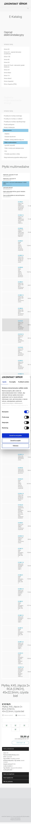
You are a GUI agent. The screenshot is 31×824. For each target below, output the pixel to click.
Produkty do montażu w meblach (13, 119)
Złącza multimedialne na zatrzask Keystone (14, 196)
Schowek (22, 9)
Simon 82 (6, 59)
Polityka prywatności (15, 819)
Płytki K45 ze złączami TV (9, 179)
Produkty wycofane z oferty (12, 154)
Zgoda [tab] (4, 382)
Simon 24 (6, 70)
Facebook (8, 793)
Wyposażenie (8, 130)
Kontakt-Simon (15, 3)
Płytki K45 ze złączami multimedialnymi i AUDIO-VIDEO (15, 184)
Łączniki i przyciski (10, 145)
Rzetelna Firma (10, 803)
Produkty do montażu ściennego (13, 116)
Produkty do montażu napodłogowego (14, 121)
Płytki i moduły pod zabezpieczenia (14, 148)
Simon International (13, 811)
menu (3, 9)
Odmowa (15, 445)
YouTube (13, 793)
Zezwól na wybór (15, 440)
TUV (20, 811)
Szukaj (9, 9)
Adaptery (7, 134)
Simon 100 (7, 56)
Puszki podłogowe (9, 124)
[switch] (26, 417)
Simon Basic (7, 72)
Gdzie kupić (20, 742)
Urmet (23, 803)
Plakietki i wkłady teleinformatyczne (14, 139)
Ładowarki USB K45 (8, 188)
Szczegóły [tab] (12, 382)
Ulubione (15, 9)
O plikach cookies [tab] (23, 382)
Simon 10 (6, 75)
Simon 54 (6, 62)
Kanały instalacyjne (9, 127)
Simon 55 (6, 49)
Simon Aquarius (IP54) (10, 84)
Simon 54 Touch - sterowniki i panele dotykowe (14, 66)
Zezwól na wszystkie (15, 435)
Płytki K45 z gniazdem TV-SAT (10, 175)
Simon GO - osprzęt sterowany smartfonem (12, 53)
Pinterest (23, 793)
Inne (6, 151)
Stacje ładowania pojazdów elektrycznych (15, 157)
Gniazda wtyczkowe (10, 136)
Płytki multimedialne (10, 142)
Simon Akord (7, 78)
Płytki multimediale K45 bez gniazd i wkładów (14, 192)
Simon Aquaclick (8, 81)
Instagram (18, 793)
